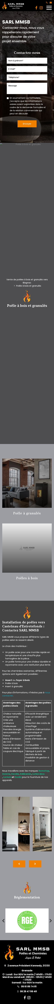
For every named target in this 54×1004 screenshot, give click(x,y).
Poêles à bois (27, 578)
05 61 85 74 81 (29, 986)
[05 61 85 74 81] (47, 2)
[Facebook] (36, 8)
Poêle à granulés (27, 513)
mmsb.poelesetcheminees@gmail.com (51, 2)
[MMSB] (41, 8)
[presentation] (19, 863)
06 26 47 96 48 (28, 991)
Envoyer (27, 123)
